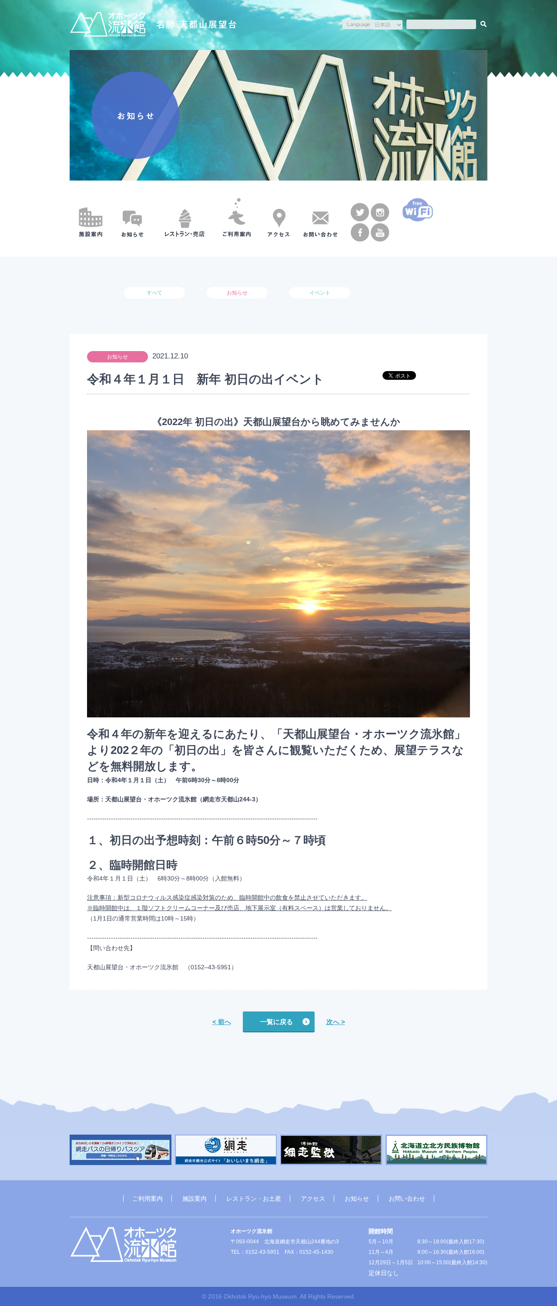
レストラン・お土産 (253, 1198)
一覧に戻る (276, 1021)
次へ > (335, 1021)
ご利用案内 (147, 1198)
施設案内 (194, 1198)
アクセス (313, 1198)
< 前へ (221, 1021)
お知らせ (357, 1198)
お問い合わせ (407, 1198)
